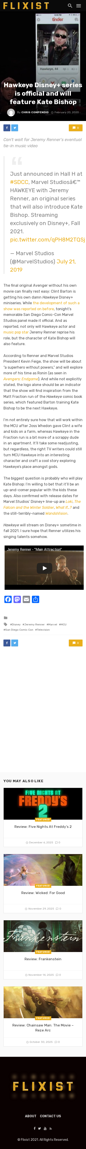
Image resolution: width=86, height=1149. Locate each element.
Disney (16, 624)
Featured (43, 819)
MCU (64, 624)
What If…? (64, 507)
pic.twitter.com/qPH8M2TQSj (47, 239)
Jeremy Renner (34, 624)
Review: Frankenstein (43, 959)
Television (43, 629)
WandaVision (56, 513)
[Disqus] (43, 714)
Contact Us (50, 1116)
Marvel (52, 624)
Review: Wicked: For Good (43, 893)
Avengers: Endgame (20, 379)
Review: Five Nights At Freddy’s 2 (43, 826)
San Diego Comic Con (19, 629)
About (30, 1116)
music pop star (16, 332)
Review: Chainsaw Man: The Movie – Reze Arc (43, 1027)
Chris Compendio (35, 112)
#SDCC (19, 182)
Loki (69, 501)
